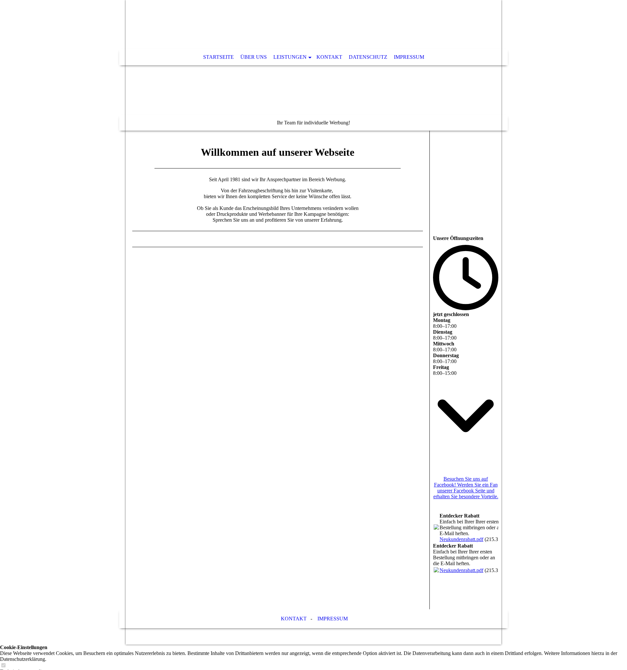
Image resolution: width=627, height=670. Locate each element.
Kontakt (329, 57)
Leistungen (290, 57)
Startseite (218, 57)
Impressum (409, 57)
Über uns (253, 57)
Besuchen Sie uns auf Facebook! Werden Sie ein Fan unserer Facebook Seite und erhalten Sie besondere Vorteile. (465, 487)
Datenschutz (368, 57)
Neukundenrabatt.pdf (461, 539)
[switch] (3, 665)
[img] (313, 65)
